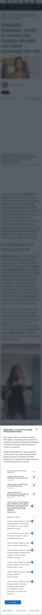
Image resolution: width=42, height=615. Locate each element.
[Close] (37, 430)
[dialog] (21, 520)
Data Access (21, 611)
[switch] (33, 477)
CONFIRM (12, 602)
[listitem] (21, 471)
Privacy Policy (34, 611)
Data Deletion (8, 611)
